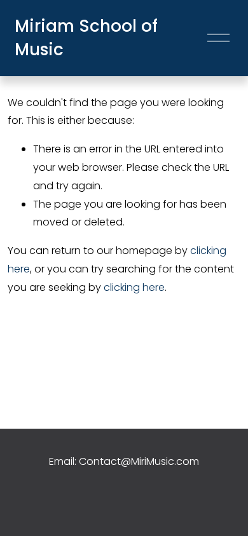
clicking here (134, 287)
